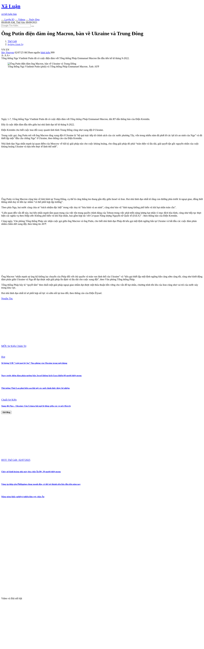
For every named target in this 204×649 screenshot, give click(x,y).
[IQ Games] (2, 20)
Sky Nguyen (7, 52)
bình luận (46, 52)
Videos (21, 19)
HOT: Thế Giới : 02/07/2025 (15, 460)
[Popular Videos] (16, 20)
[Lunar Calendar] (27, 20)
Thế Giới (12, 41)
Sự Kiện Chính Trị (15, 44)
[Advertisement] (97, 93)
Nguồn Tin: (7, 298)
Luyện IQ (9, 19)
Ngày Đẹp (34, 19)
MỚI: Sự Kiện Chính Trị (13, 346)
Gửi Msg (6, 412)
